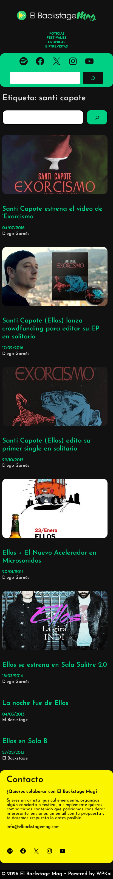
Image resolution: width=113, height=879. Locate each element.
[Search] (97, 117)
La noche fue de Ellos (35, 703)
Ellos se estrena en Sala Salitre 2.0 (54, 665)
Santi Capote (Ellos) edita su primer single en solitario (46, 445)
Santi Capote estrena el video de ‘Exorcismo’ (52, 213)
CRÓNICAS (56, 42)
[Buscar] (93, 78)
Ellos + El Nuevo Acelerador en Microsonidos (49, 557)
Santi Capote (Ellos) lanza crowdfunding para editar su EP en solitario (51, 329)
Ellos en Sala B (24, 741)
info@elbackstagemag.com (33, 827)
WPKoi (104, 874)
